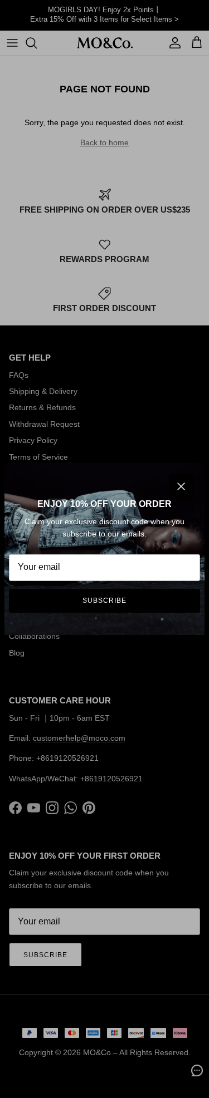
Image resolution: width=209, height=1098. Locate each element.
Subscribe (104, 600)
